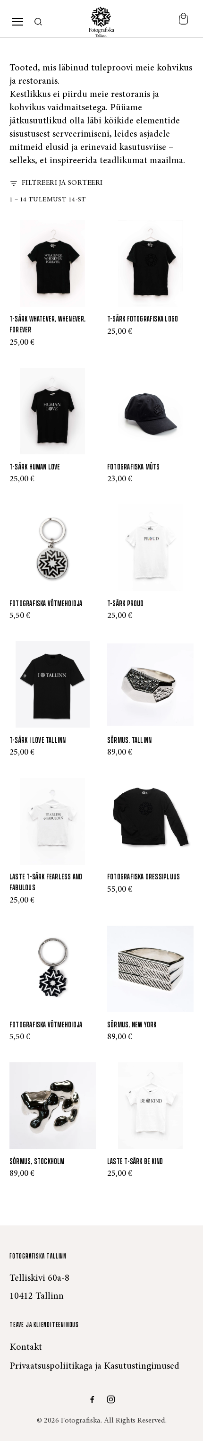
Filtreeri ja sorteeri (62, 183)
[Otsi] (38, 22)
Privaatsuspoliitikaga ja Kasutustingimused (94, 1366)
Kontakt (25, 1347)
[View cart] (183, 22)
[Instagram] (111, 1399)
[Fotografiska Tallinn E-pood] (101, 22)
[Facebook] (92, 1399)
